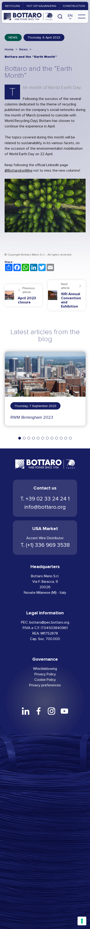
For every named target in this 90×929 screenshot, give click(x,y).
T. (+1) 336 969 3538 (45, 545)
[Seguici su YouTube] (64, 711)
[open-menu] (81, 16)
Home (9, 49)
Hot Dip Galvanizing (41, 6)
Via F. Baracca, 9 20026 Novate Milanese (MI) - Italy (45, 587)
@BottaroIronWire (19, 170)
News (13, 37)
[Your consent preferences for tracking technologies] (82, 921)
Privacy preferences (45, 685)
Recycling (12, 6)
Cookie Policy (45, 679)
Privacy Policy (45, 674)
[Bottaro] (28, 16)
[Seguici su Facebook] (38, 711)
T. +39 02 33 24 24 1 (45, 498)
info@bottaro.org (45, 507)
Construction (74, 6)
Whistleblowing (45, 668)
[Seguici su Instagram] (51, 711)
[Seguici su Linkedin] (25, 711)
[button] (70, 16)
